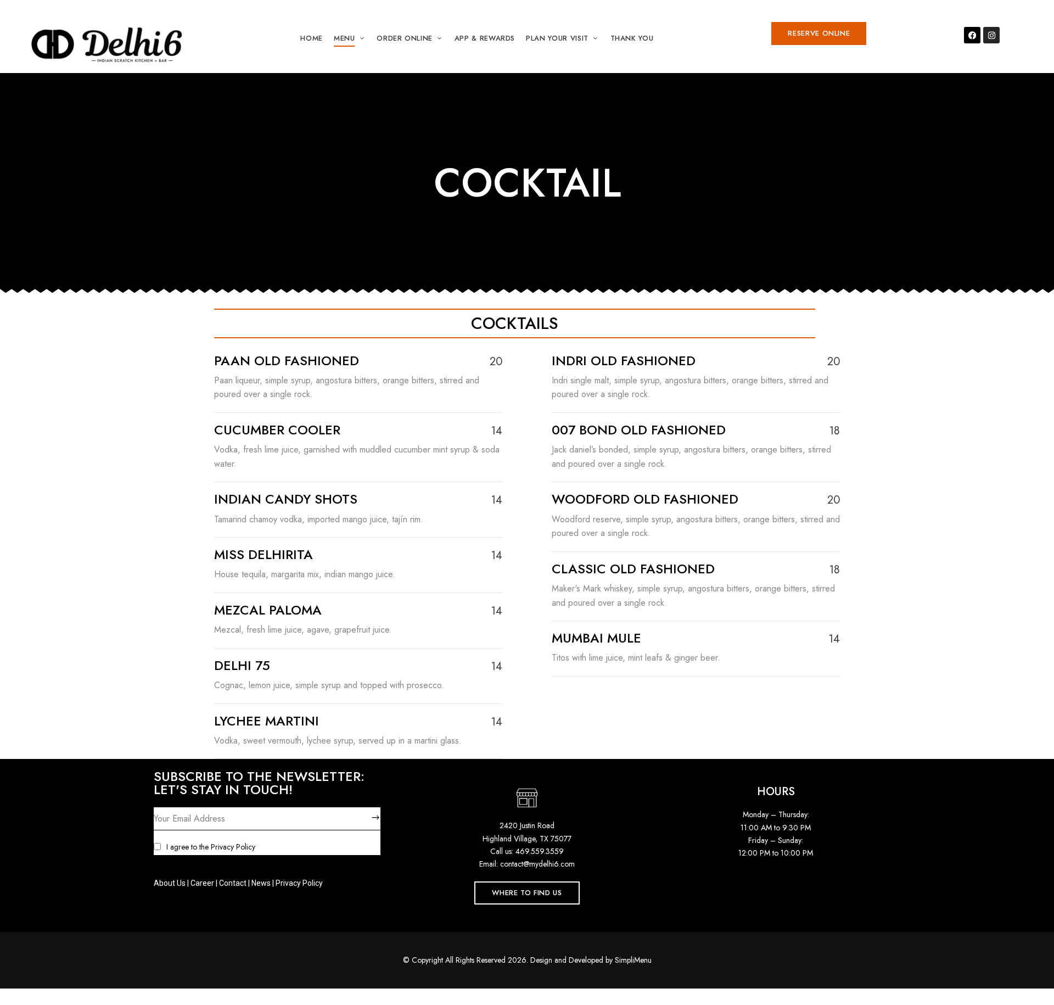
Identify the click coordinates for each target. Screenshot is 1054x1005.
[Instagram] (991, 35)
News (261, 883)
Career (202, 883)
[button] (818, 33)
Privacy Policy (233, 846)
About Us (170, 883)
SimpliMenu (633, 959)
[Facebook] (972, 35)
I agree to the (210, 846)
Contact (232, 883)
